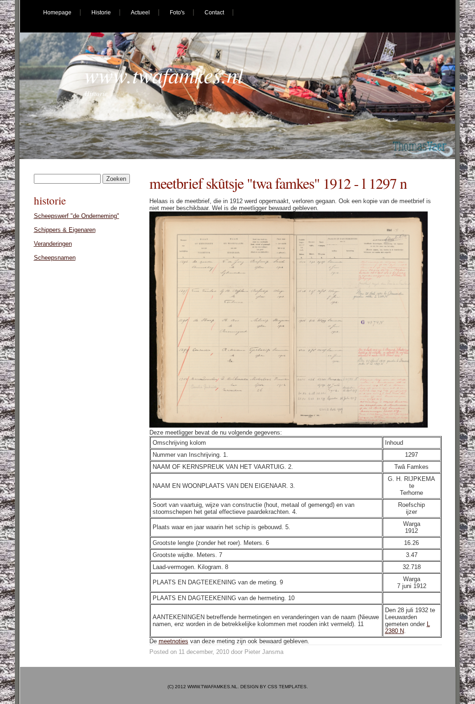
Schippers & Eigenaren (65, 229)
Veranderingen (53, 243)
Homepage (57, 12)
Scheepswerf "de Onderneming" (76, 215)
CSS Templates (287, 686)
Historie (101, 12)
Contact (214, 12)
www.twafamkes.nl (164, 74)
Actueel (140, 12)
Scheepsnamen (55, 257)
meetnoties (173, 641)
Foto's (177, 12)
